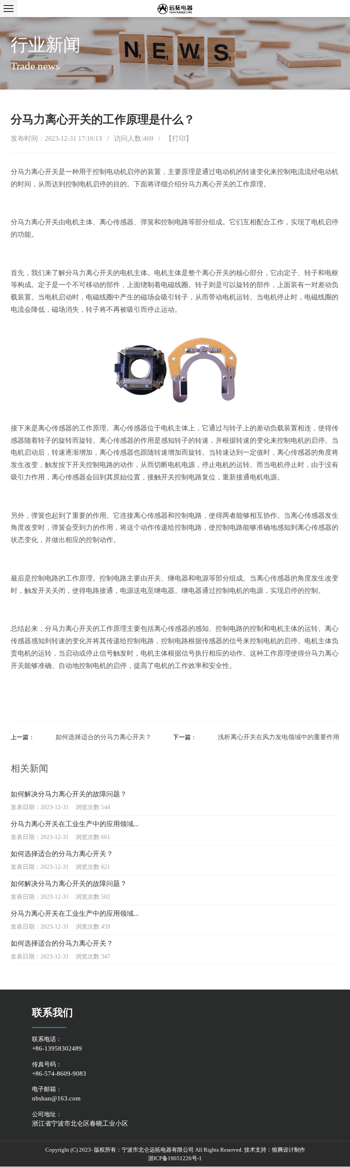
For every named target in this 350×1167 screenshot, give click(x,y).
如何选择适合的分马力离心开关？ (103, 737)
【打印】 (178, 138)
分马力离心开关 (34, 171)
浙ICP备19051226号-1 (175, 1158)
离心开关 (215, 184)
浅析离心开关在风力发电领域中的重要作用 (278, 737)
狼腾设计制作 (288, 1150)
